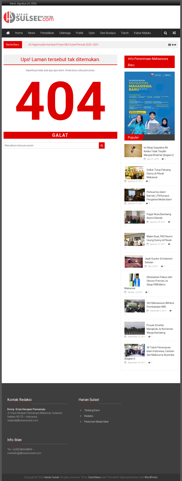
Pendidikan (47, 33)
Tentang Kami (92, 410)
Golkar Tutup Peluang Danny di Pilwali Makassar (159, 173)
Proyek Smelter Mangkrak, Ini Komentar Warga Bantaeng (160, 329)
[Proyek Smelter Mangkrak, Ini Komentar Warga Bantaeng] (134, 328)
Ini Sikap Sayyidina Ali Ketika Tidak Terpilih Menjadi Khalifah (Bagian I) (159, 151)
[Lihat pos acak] (174, 33)
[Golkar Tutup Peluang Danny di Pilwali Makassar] (134, 172)
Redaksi (88, 416)
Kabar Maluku (142, 33)
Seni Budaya (108, 33)
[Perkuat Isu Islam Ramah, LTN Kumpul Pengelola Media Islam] (134, 194)
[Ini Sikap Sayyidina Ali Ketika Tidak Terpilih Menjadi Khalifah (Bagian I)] (133, 150)
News (31, 33)
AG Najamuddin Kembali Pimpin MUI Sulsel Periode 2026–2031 (63, 44)
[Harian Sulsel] (8, 33)
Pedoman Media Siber (96, 421)
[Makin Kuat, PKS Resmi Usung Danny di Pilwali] (134, 239)
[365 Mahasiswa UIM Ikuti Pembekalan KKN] (134, 305)
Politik (79, 33)
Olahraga (65, 33)
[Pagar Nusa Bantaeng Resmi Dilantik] (134, 216)
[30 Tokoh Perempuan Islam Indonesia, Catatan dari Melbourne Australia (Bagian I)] (134, 350)
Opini (92, 33)
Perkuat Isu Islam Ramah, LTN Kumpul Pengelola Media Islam (159, 196)
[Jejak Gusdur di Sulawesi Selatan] (133, 261)
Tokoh (125, 33)
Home (19, 33)
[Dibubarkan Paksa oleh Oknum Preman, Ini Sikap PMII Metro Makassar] (134, 280)
